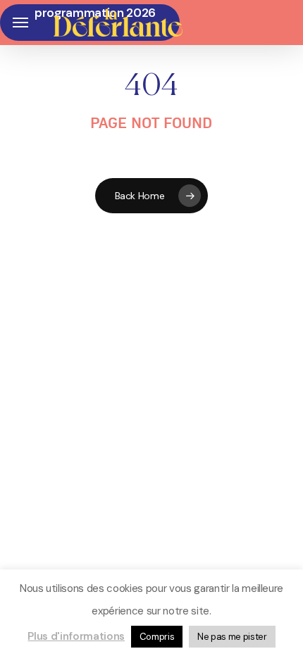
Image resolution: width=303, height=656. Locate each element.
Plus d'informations (76, 636)
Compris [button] (157, 637)
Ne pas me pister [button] (232, 637)
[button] (20, 22)
